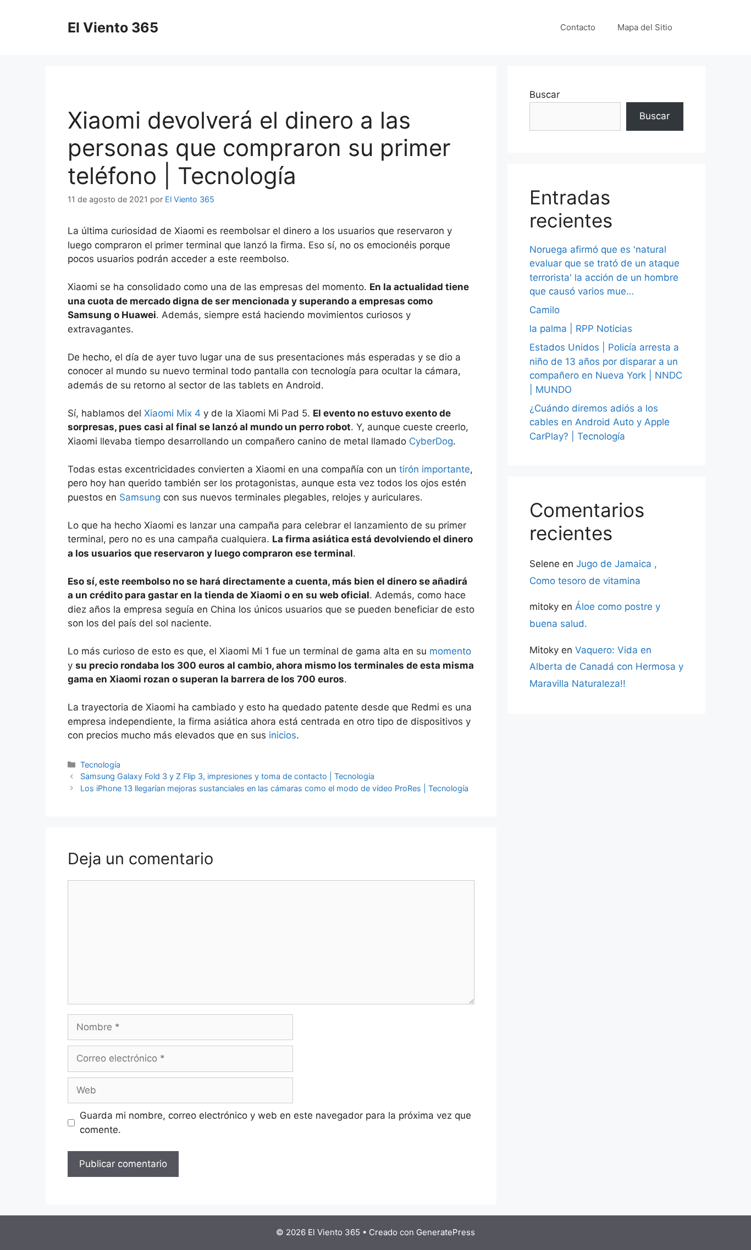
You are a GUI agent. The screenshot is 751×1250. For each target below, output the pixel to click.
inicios (282, 735)
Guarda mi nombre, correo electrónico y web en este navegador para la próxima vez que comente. (275, 1122)
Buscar (544, 94)
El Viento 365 (113, 27)
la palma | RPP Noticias (580, 328)
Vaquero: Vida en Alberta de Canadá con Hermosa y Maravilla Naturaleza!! (606, 667)
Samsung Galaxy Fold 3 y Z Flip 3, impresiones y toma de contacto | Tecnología (227, 776)
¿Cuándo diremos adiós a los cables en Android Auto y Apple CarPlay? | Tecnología (599, 422)
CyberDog (431, 441)
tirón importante (434, 469)
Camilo (544, 309)
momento (450, 651)
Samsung (140, 497)
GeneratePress (445, 1232)
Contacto (577, 27)
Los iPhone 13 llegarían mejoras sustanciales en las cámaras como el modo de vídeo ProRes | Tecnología (274, 788)
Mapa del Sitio (644, 27)
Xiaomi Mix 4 (172, 413)
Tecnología (100, 764)
